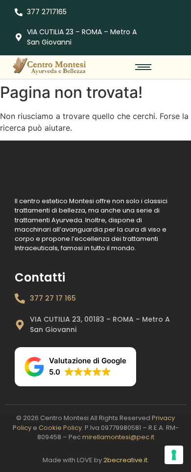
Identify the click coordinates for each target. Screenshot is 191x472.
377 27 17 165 (53, 298)
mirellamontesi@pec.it (118, 437)
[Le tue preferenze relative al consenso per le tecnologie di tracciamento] (174, 455)
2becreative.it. (126, 460)
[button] (75, 366)
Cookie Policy (60, 427)
